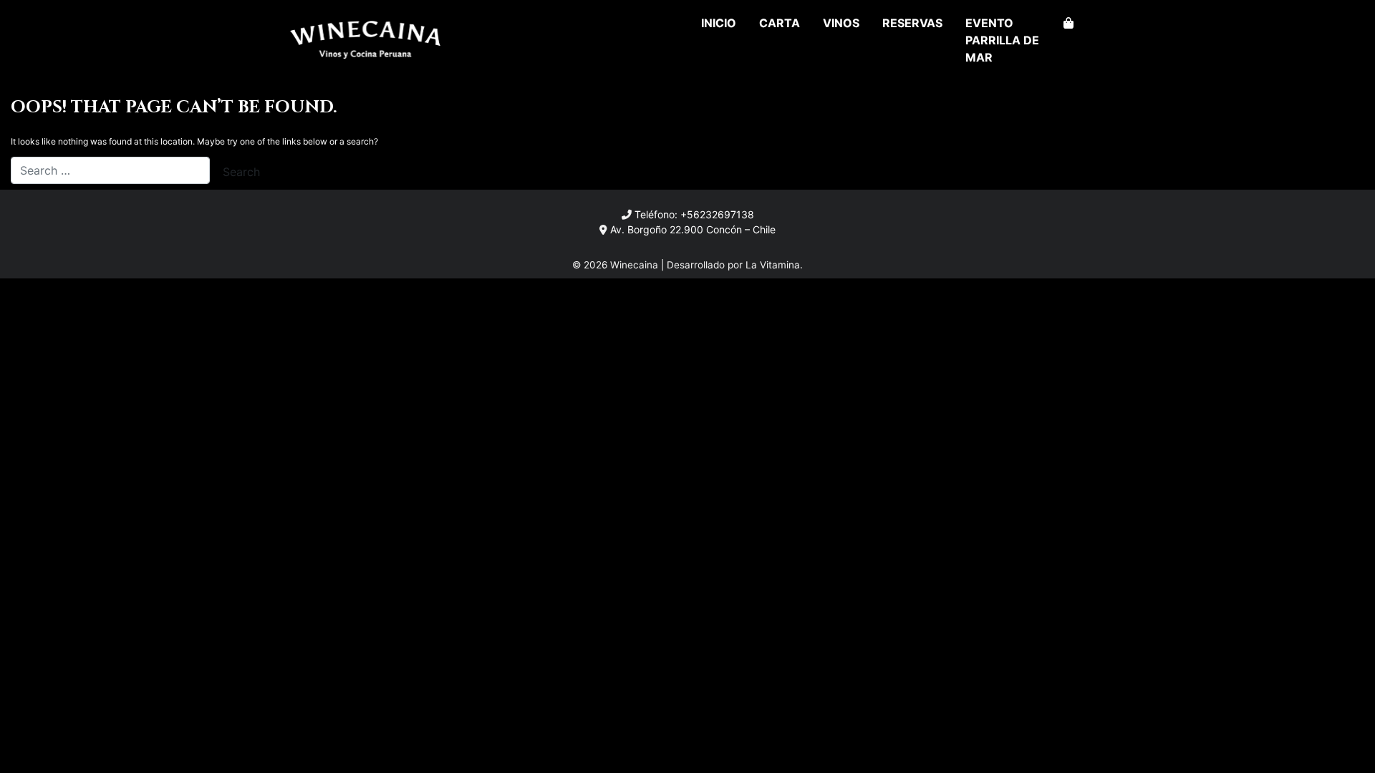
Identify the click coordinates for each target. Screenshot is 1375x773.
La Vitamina (773, 265)
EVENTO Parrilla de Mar (1002, 40)
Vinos (841, 23)
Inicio (718, 23)
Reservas (912, 23)
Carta (779, 23)
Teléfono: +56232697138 (694, 214)
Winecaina (634, 265)
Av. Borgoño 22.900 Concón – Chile (693, 229)
